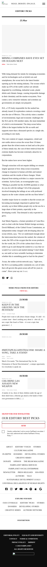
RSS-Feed (39, 472)
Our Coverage (10, 503)
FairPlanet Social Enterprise (23, 469)
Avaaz (24, 271)
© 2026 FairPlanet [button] (23, 546)
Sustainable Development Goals (23, 480)
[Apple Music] (35, 489)
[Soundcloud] (26, 489)
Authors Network (32, 510)
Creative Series (23, 458)
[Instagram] (11, 489)
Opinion (17, 461)
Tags (29, 476)
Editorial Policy (11, 535)
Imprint (31, 542)
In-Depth (6, 454)
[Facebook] (6, 489)
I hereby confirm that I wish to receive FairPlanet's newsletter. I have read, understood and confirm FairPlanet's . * (25, 433)
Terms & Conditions (29, 539)
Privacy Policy (19, 542)
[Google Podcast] (40, 489)
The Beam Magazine (34, 461)
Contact (13, 539)
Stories (37, 447)
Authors (19, 476)
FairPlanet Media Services (23, 465)
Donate (7, 461)
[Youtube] (21, 489)
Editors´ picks (27, 503)
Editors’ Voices (23, 447)
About (9, 447)
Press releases (25, 472)
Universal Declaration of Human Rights (23, 483)
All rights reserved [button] (23, 549)
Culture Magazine (23, 450)
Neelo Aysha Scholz (12, 64)
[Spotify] (30, 489)
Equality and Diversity (32, 535)
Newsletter (9, 472)
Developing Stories (35, 454)
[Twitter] (16, 489)
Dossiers (18, 454)
